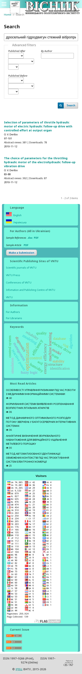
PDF (36, 237)
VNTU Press (13, 275)
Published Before (17, 75)
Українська (19, 222)
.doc (30, 237)
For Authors (13, 312)
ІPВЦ (19, 669)
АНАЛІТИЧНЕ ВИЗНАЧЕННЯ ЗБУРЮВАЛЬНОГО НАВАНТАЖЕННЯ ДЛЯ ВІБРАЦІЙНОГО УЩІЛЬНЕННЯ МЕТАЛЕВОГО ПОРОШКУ (36, 439)
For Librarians (14, 318)
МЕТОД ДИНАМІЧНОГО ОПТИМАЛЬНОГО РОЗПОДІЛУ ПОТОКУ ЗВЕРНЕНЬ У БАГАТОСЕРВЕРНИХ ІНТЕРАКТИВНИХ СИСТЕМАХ (41, 422)
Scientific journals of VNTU (21, 267)
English (17, 215)
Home (7, 14)
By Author (46, 51)
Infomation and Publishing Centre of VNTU (30, 290)
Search (71, 105)
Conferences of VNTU (18, 282)
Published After (16, 51)
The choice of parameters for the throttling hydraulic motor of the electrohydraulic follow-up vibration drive (39, 162)
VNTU (9, 297)
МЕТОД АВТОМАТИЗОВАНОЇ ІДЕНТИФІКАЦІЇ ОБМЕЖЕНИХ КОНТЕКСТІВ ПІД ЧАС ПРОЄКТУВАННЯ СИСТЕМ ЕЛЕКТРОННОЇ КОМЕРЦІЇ (37, 457)
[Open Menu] (4, 4)
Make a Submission (21, 252)
